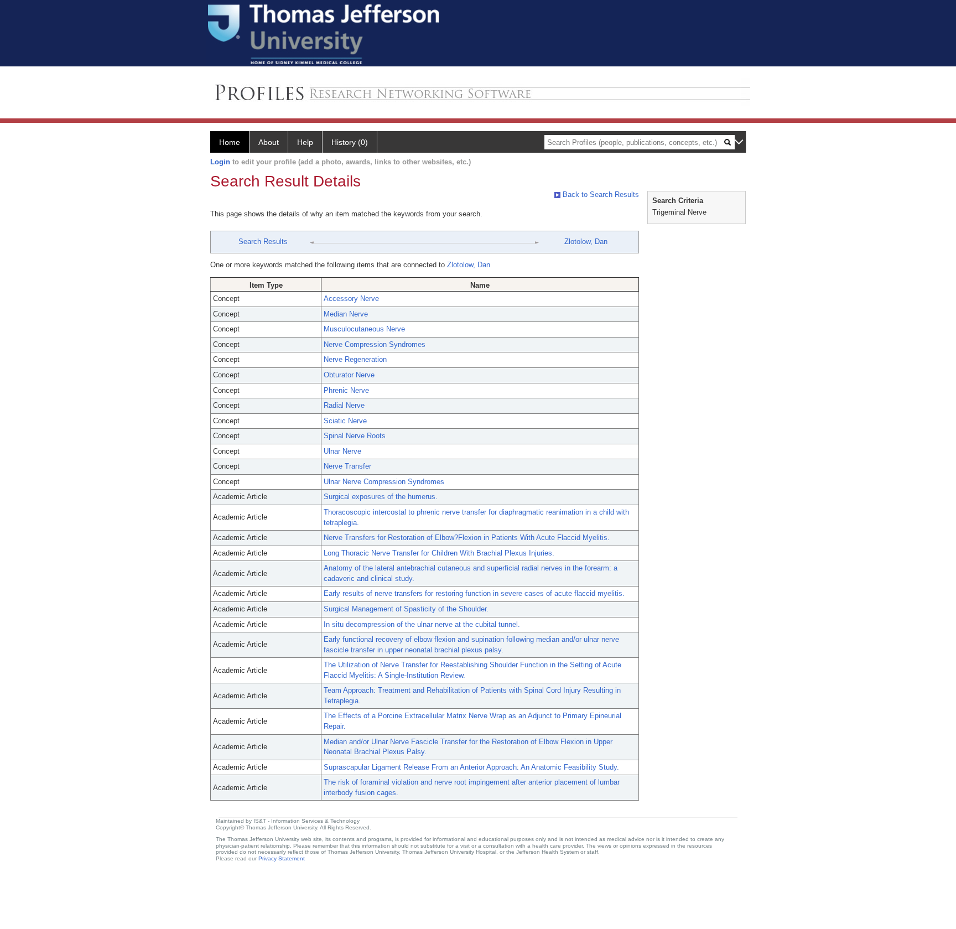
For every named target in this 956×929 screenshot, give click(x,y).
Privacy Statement (281, 858)
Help (305, 142)
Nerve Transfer (347, 466)
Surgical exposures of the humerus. (381, 496)
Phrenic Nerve (346, 390)
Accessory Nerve (351, 298)
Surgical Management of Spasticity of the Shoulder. (406, 609)
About (268, 142)
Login (220, 162)
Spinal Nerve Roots (355, 436)
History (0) (349, 142)
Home (229, 142)
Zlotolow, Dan (585, 241)
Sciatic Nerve (345, 421)
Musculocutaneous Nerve (364, 329)
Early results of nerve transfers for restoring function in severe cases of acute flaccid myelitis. (474, 593)
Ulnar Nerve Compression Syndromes (384, 482)
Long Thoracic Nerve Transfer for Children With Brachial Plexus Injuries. (439, 553)
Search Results (263, 241)
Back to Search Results (599, 194)
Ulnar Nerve (342, 451)
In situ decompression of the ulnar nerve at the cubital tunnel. (422, 624)
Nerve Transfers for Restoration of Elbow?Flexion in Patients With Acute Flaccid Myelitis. (467, 537)
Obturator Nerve (349, 375)
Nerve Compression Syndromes (374, 344)
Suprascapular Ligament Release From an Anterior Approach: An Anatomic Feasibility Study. (471, 767)
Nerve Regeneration (355, 359)
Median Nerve (346, 314)
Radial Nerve (344, 405)
